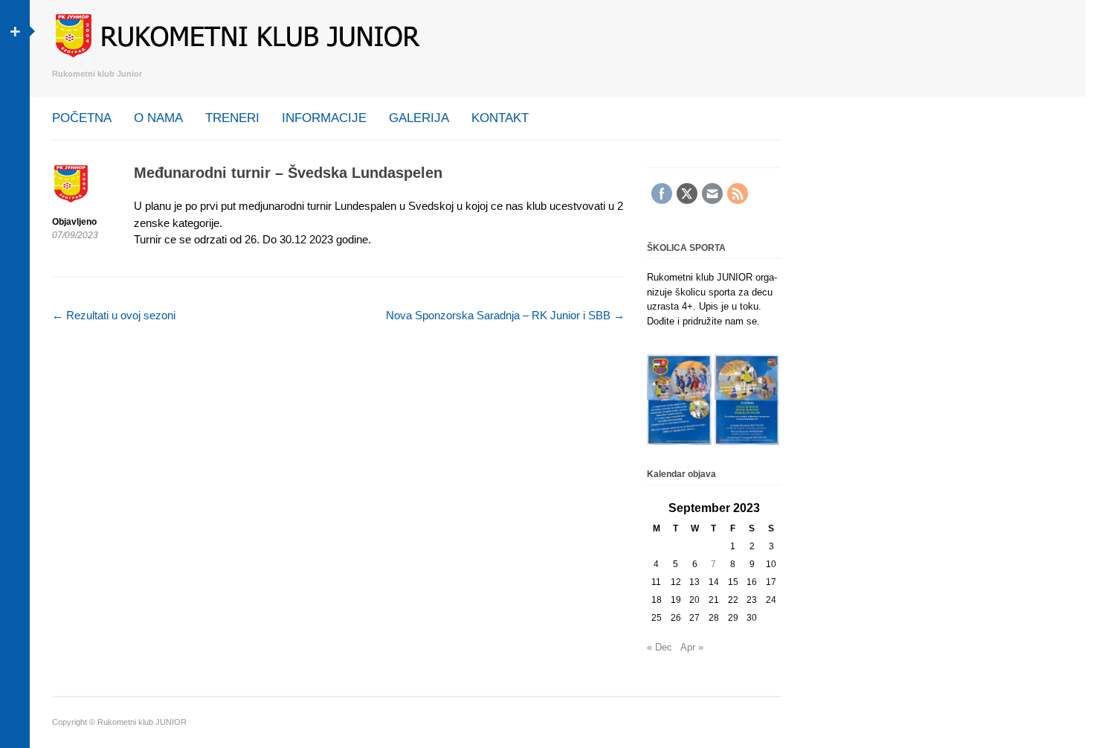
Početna (82, 118)
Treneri (232, 118)
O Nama (158, 118)
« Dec (659, 647)
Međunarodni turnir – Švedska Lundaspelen (288, 172)
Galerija (419, 118)
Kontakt (500, 118)
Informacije (324, 118)
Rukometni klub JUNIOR (142, 721)
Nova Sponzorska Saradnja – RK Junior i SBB (505, 315)
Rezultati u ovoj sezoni (113, 315)
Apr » (691, 647)
